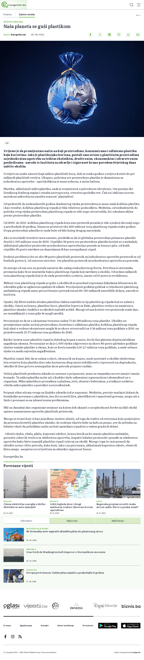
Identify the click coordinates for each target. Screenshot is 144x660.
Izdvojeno (26, 520)
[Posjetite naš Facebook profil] (5, 636)
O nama (7, 626)
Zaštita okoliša (27, 14)
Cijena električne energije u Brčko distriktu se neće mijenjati (24, 505)
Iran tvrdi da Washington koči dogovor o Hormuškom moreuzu (65, 551)
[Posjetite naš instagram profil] (13, 636)
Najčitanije (118, 520)
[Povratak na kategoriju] (138, 15)
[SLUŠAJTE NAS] (55, 606)
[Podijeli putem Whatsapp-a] (128, 34)
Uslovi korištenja (65, 626)
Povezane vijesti (18, 465)
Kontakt (44, 626)
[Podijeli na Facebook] (90, 34)
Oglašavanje (26, 626)
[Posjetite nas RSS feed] (20, 636)
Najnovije (72, 520)
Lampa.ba (136, 652)
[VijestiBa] (35, 606)
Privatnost (88, 626)
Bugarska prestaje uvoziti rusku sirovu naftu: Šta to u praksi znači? (117, 505)
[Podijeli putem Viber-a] (119, 34)
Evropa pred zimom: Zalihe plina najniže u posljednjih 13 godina (65, 572)
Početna (8, 14)
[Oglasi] (11, 606)
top (7, 143)
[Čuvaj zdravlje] (105, 606)
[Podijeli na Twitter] (100, 34)
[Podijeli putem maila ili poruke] (137, 34)
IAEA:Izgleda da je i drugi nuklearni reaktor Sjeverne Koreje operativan (71, 507)
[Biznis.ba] (131, 606)
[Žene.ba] (76, 606)
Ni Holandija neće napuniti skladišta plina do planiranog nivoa (64, 531)
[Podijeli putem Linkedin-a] (109, 34)
